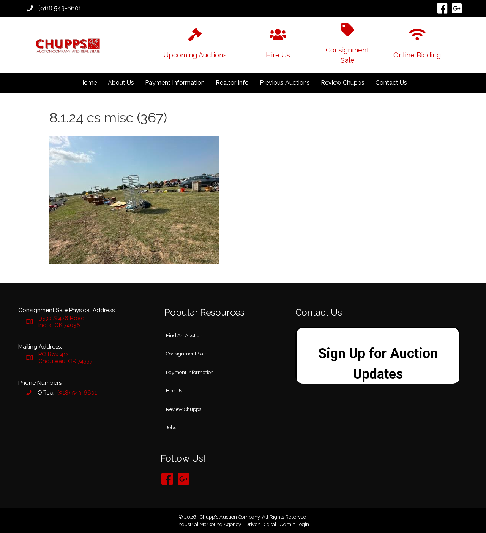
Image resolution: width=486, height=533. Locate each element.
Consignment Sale (186, 354)
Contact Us (391, 82)
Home (88, 82)
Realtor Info (232, 82)
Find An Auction (184, 335)
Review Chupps (342, 82)
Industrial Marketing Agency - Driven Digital (226, 524)
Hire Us (174, 390)
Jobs (171, 427)
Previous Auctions (285, 82)
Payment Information (175, 82)
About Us (121, 82)
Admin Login (294, 524)
